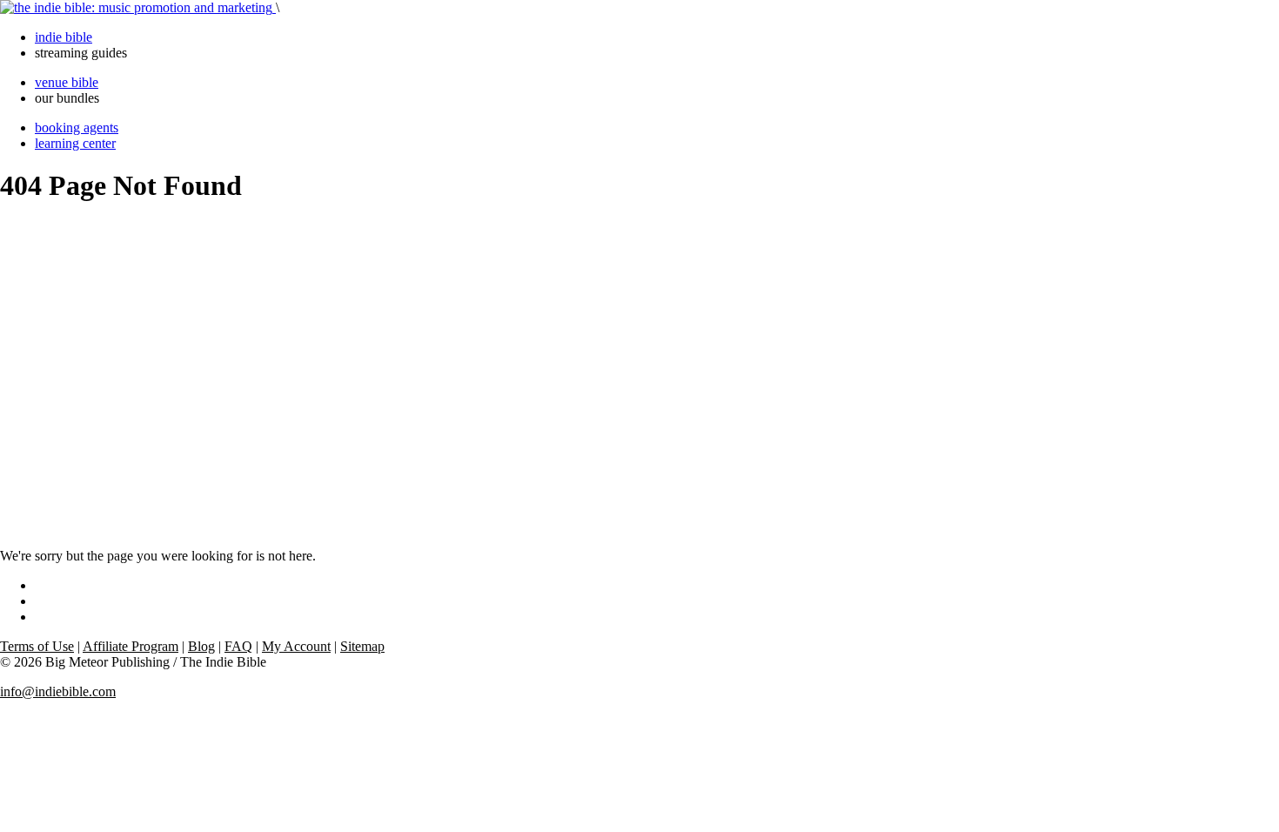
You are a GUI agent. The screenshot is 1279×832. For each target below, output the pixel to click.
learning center (75, 143)
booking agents (76, 127)
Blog (201, 646)
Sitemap (362, 646)
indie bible (63, 37)
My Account (296, 646)
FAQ (238, 646)
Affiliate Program (130, 646)
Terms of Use (37, 646)
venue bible (66, 82)
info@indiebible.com (58, 691)
